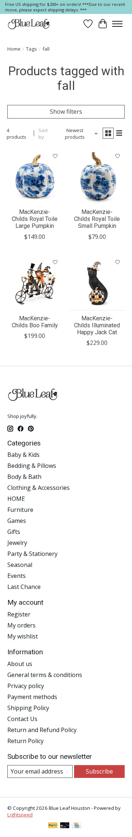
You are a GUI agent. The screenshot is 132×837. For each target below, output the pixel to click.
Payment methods (32, 697)
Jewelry (17, 543)
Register (18, 614)
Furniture (20, 510)
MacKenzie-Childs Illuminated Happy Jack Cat (97, 325)
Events (16, 576)
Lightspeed (20, 814)
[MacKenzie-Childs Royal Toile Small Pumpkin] (97, 176)
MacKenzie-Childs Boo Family (35, 322)
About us (19, 664)
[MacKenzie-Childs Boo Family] (34, 282)
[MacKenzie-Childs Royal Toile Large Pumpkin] (34, 176)
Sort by (43, 133)
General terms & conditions (44, 675)
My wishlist (22, 636)
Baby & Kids (23, 455)
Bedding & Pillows (31, 466)
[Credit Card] (76, 826)
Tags (31, 49)
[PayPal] (53, 826)
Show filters (66, 112)
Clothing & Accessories (38, 488)
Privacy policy (25, 686)
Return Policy (25, 741)
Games (16, 521)
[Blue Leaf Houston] (29, 24)
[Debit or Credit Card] (65, 826)
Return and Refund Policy (42, 730)
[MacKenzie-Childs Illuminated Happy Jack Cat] (97, 282)
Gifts (13, 532)
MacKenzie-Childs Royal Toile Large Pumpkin (35, 218)
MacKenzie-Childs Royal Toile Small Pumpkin (97, 218)
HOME (16, 499)
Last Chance (24, 587)
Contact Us (22, 719)
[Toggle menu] (117, 24)
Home (14, 49)
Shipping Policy (28, 708)
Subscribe (99, 771)
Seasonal (19, 565)
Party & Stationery (32, 554)
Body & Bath (24, 477)
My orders (21, 625)
